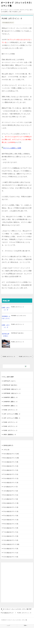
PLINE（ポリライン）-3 (10, 422)
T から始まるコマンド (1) (10, 532)
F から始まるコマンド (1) (10, 474)
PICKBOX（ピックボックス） (18, 315)
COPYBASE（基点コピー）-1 (11, 393)
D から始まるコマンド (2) (10, 466)
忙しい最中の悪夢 (8, 377)
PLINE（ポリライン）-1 (17, 324)
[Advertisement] (17, 584)
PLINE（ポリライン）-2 (17, 306)
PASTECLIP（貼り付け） (17, 333)
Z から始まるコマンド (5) (10, 556)
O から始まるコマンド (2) (10, 511)
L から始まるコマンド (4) (10, 499)
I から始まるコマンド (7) (10, 486)
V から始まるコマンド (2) (10, 540)
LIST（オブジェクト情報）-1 (11, 418)
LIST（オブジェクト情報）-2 (11, 414)
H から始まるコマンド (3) (10, 482)
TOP (17, 609)
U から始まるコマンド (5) (10, 536)
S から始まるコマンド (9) (10, 528)
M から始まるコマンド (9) (10, 503)
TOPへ (25, 625)
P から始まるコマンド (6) (10, 515)
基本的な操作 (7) (8, 445)
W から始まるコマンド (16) (11, 544)
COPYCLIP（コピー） (9, 381)
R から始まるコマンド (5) (10, 523)
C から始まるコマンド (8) (10, 462)
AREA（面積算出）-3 (9, 434)
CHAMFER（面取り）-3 (10, 397)
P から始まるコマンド (8, 22)
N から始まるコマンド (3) (10, 507)
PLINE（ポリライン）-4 (17, 341)
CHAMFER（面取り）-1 (10, 405)
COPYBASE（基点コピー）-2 (11, 389)
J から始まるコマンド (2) (10, 491)
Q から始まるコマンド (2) (10, 519)
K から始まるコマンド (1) (10, 495)
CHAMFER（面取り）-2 (10, 401)
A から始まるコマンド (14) (11, 453)
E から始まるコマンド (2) (10, 470)
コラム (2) (6, 449)
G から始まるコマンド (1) (10, 478)
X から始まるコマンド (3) (10, 548)
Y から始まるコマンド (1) (10, 552)
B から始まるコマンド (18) (11, 458)
